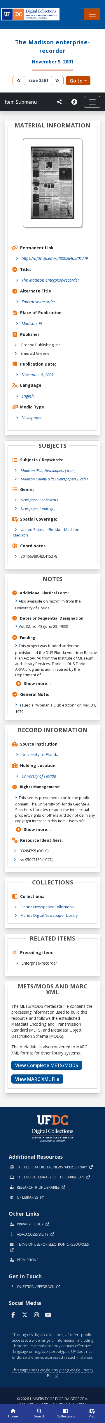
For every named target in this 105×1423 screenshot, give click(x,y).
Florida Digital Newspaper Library (49, 915)
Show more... (37, 683)
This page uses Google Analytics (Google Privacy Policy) (52, 1372)
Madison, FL (32, 323)
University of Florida (40, 754)
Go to (76, 81)
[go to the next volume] (57, 80)
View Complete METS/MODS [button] (46, 1065)
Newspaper (32, 417)
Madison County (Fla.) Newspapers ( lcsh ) (54, 479)
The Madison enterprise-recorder (50, 280)
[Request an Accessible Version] (75, 102)
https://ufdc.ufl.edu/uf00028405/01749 (55, 258)
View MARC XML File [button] (37, 1079)
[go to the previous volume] (19, 80)
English (28, 396)
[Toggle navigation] (92, 14)
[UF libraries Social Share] (59, 102)
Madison (71, 529)
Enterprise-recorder (38, 302)
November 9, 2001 (37, 374)
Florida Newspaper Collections (47, 906)
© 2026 (52, 1401)
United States (32, 529)
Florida (54, 529)
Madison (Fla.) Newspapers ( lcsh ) (48, 470)
